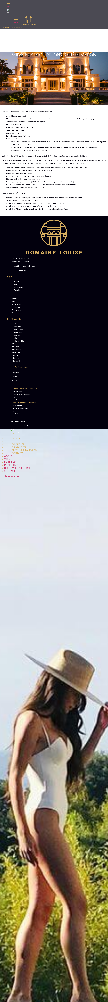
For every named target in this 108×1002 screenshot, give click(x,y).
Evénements (19, 293)
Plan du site (16, 400)
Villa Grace (18, 335)
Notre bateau (19, 287)
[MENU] (8, 3)
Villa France (18, 332)
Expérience (10, 462)
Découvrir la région (17, 468)
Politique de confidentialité (22, 394)
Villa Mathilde (19, 341)
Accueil (16, 281)
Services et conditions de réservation (25, 389)
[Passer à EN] (12, 14)
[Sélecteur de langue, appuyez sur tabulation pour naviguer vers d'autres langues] (10, 11)
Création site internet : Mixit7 (18, 426)
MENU (8, 6)
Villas (16, 284)
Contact (17, 296)
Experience (18, 290)
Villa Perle (17, 338)
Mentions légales (18, 391)
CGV (14, 397)
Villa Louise (18, 324)
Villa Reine (17, 327)
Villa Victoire (18, 330)
